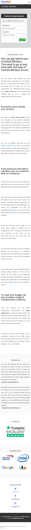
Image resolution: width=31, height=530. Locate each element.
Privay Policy (18, 526)
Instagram (15, 506)
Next (21, 40)
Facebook (15, 499)
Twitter (15, 491)
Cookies (12, 526)
